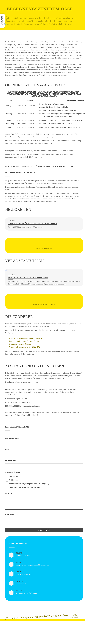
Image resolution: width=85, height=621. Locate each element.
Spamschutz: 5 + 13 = (12, 514)
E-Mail (7, 449)
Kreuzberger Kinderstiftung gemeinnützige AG (26, 338)
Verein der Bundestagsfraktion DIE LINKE (24, 347)
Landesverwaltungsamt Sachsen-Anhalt (24, 341)
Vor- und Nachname (12, 438)
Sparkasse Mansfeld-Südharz (20, 344)
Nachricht (9, 493)
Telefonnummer (10, 461)
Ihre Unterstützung (12, 472)
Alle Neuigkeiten (44, 248)
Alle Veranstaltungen (44, 304)
